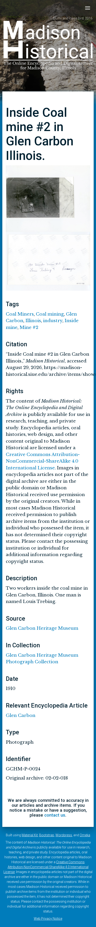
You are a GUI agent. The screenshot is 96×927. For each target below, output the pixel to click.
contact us (54, 815)
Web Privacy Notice (48, 918)
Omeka (85, 835)
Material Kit (30, 835)
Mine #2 (29, 327)
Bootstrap (46, 835)
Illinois (33, 320)
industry (52, 320)
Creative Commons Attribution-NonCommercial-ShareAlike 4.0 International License (43, 461)
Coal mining (50, 314)
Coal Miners (20, 314)
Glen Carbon (20, 715)
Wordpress (63, 835)
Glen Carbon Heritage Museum (42, 628)
